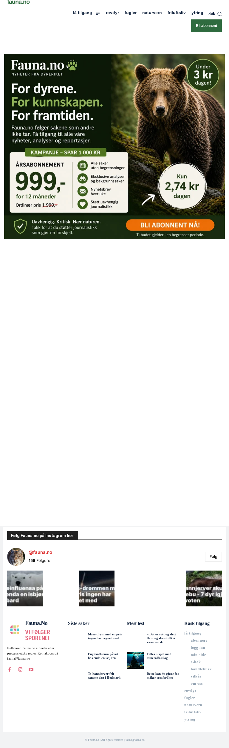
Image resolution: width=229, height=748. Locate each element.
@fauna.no (40, 552)
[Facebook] (9, 669)
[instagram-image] (25, 588)
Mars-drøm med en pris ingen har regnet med (105, 636)
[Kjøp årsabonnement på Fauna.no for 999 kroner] (114, 146)
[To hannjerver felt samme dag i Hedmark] (76, 680)
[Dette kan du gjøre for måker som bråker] (135, 680)
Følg (213, 556)
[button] (215, 13)
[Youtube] (31, 669)
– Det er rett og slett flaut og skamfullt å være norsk (161, 638)
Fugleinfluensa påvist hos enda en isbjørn (103, 656)
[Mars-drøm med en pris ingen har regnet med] (76, 640)
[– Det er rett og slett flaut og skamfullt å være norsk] (135, 640)
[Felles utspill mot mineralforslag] (135, 660)
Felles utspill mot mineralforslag (159, 656)
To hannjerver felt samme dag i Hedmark (104, 675)
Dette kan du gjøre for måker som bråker (163, 675)
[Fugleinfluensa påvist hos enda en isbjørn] (76, 660)
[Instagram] (20, 669)
